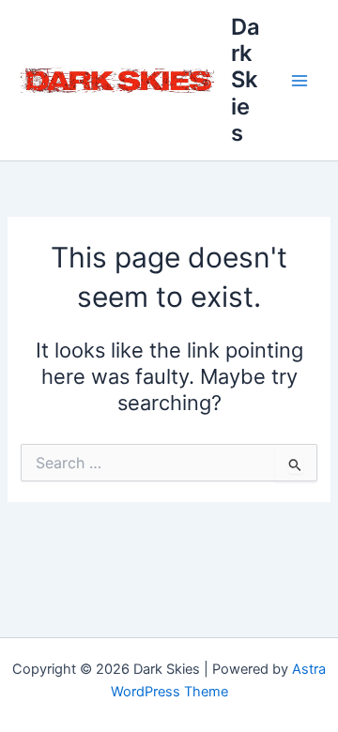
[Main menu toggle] (299, 80)
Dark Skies (245, 80)
